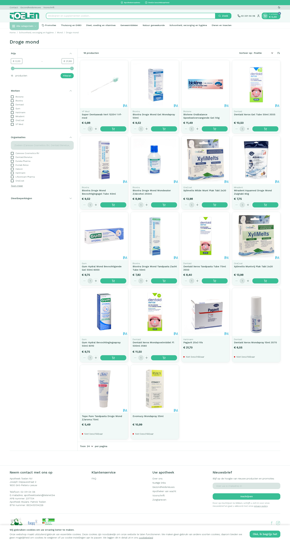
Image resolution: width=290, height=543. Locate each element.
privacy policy (261, 506)
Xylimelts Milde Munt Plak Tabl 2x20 (204, 190)
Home (13, 32)
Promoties (50, 25)
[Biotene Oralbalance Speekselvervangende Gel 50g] (206, 84)
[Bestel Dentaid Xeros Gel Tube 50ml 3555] (265, 128)
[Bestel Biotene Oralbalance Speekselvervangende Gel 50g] (215, 128)
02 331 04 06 (28, 491)
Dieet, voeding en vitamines (101, 25)
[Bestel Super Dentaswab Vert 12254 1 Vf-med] (113, 128)
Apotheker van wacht (164, 491)
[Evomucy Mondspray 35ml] (155, 389)
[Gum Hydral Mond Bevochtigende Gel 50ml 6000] (104, 236)
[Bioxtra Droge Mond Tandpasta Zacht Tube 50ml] (155, 236)
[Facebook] (271, 523)
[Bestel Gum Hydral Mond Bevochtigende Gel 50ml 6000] (113, 280)
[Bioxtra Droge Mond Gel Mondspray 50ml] (155, 84)
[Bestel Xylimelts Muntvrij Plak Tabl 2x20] (265, 280)
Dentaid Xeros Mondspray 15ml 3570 (255, 342)
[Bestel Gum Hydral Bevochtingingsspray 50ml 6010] (113, 357)
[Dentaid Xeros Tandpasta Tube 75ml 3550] (206, 236)
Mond (60, 32)
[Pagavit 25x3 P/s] (206, 312)
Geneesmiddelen (129, 25)
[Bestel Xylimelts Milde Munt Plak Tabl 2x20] (215, 204)
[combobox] (130, 16)
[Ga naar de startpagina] (25, 16)
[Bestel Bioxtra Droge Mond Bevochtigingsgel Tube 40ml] (113, 204)
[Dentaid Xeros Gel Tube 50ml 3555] (256, 84)
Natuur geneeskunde (154, 25)
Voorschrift (48, 7)
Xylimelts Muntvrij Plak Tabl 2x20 (253, 266)
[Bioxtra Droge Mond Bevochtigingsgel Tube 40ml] (104, 160)
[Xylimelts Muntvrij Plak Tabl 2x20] (256, 236)
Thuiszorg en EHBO (71, 25)
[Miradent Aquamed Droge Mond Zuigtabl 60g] (256, 160)
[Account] (258, 15)
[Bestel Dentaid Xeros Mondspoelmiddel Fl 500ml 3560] (164, 357)
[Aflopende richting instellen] (278, 53)
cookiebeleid (146, 537)
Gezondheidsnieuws (30, 7)
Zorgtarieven (159, 499)
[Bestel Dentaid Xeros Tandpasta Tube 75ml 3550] (215, 280)
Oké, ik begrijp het (265, 534)
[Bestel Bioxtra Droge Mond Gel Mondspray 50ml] (164, 128)
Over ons (157, 478)
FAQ (94, 478)
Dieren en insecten (222, 25)
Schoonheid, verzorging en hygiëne (188, 25)
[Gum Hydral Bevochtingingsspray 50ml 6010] (104, 312)
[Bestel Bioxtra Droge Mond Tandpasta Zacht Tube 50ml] (164, 280)
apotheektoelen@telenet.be (39, 495)
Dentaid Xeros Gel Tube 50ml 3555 (254, 114)
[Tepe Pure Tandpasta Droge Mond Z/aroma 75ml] (104, 389)
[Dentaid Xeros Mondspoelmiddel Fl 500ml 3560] (155, 312)
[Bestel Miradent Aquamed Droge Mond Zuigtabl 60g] (265, 204)
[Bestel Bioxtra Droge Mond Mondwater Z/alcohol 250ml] (164, 204)
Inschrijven (246, 496)
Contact (14, 7)
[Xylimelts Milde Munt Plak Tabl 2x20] (206, 160)
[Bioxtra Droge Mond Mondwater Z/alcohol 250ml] (155, 160)
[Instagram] (278, 523)
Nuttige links (159, 482)
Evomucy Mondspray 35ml (148, 416)
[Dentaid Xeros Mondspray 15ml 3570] (256, 312)
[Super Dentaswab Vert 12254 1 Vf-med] (104, 84)
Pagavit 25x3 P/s (193, 342)
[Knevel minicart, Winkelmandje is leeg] (265, 16)
